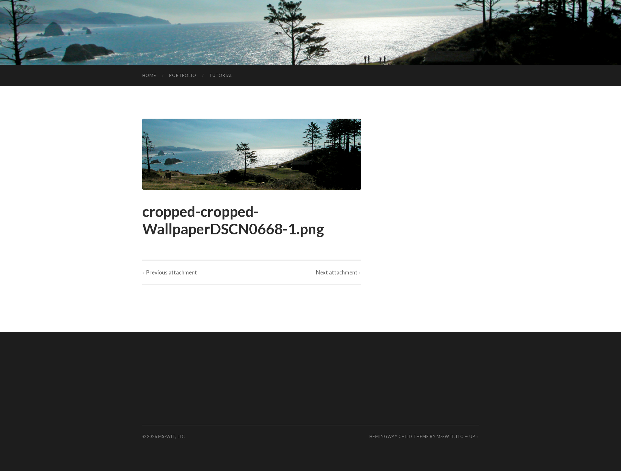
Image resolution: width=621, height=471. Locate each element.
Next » (338, 272)
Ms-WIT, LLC (450, 436)
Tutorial (221, 75)
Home (149, 75)
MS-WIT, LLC (171, 436)
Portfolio (182, 75)
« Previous (169, 272)
